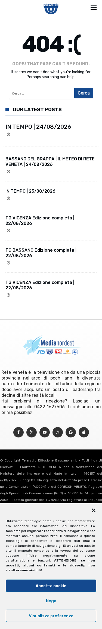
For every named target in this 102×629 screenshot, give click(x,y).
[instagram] (57, 432)
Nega (51, 600)
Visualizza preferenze (51, 615)
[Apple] (84, 432)
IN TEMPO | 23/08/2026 (30, 191)
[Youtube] (44, 432)
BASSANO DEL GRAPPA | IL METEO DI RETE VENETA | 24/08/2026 (50, 161)
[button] (93, 510)
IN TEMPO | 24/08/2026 (38, 126)
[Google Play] (71, 432)
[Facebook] (18, 432)
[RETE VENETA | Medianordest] (51, 3)
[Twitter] (31, 432)
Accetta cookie (51, 585)
